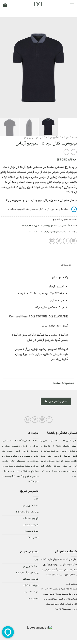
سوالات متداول (31, 531)
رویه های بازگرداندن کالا (27, 512)
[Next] (3, 68)
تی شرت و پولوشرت (32, 137)
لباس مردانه (52, 137)
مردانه (65, 137)
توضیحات (66, 265)
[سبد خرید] (5, 4)
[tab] (38, 265)
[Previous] (70, 68)
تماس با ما (33, 537)
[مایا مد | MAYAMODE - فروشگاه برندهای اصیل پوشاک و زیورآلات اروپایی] (38, 4)
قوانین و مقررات (30, 518)
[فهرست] (71, 5)
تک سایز (66, 226)
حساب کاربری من (30, 506)
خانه (74, 137)
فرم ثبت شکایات (30, 525)
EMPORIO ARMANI (67, 160)
